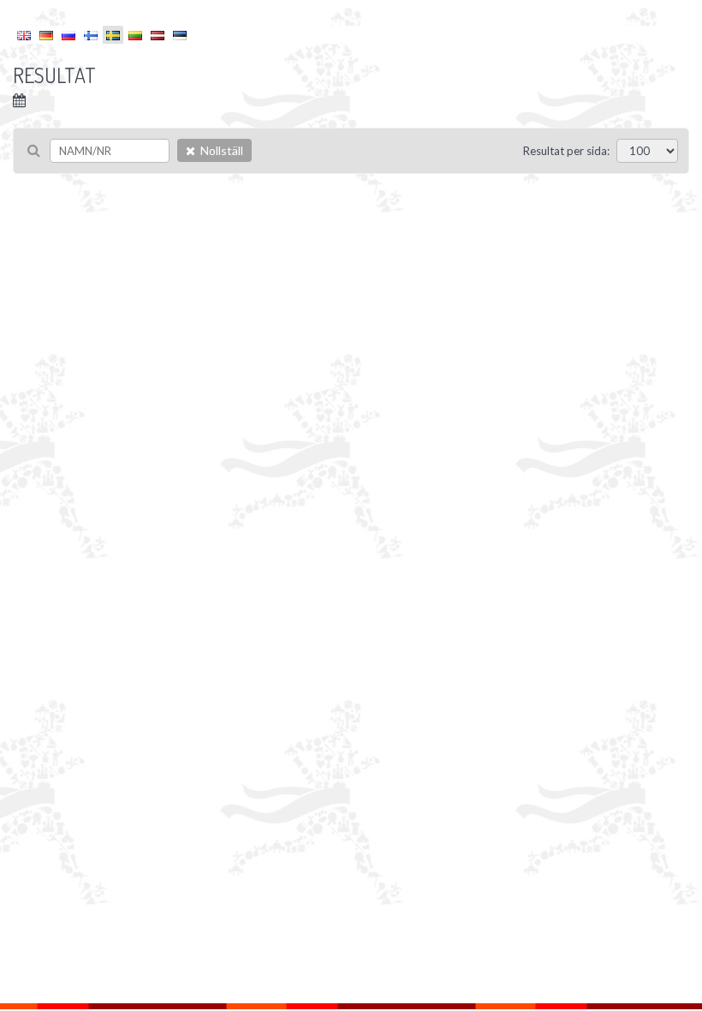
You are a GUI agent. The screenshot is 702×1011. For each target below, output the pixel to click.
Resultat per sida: (566, 151)
